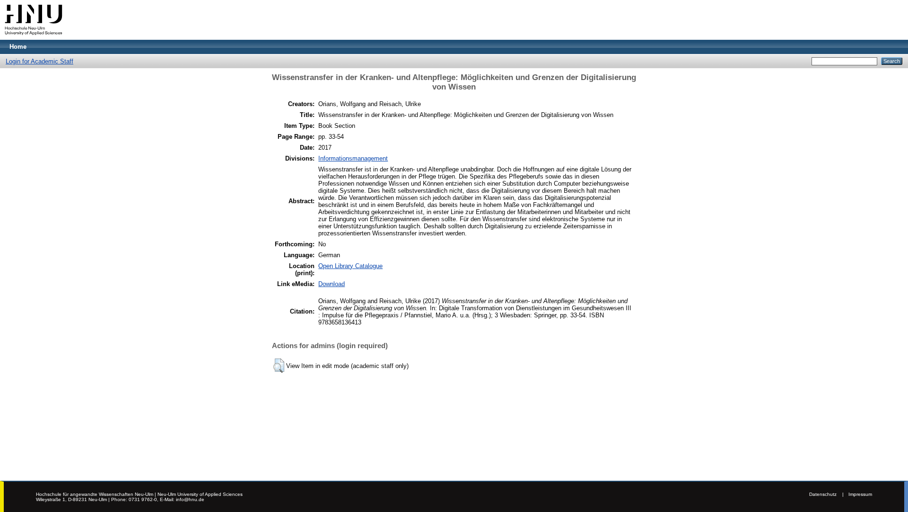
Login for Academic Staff (39, 61)
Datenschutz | (826, 494)
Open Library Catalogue (350, 265)
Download (331, 283)
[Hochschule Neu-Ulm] (33, 37)
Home (17, 46)
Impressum (860, 494)
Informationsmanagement (353, 158)
